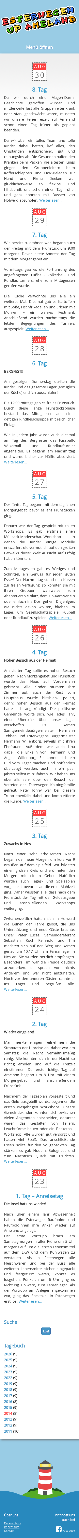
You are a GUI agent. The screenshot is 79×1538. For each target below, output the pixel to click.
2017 (8, 1395)
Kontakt (9, 1531)
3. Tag (39, 835)
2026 (8, 1353)
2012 (8, 1425)
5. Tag (39, 496)
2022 (8, 1377)
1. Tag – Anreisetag (39, 1196)
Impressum (11, 1527)
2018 (8, 1389)
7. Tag (39, 234)
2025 (8, 1359)
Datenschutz (12, 1523)
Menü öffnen (39, 47)
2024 (8, 1365)
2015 (8, 1407)
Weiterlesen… (50, 200)
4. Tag (39, 652)
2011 (8, 1431)
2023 (8, 1371)
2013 (8, 1419)
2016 (8, 1401)
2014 (8, 1413)
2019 (8, 1383)
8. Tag (39, 89)
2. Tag (39, 1024)
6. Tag (39, 363)
